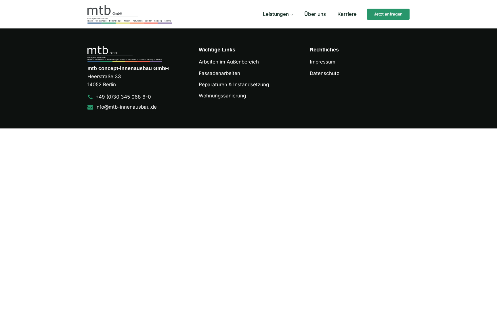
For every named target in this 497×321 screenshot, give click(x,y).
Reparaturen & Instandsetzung (234, 84)
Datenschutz (324, 73)
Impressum (322, 62)
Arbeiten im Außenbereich (229, 62)
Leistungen (276, 14)
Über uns (315, 14)
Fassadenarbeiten (219, 73)
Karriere (347, 14)
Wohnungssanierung (222, 96)
